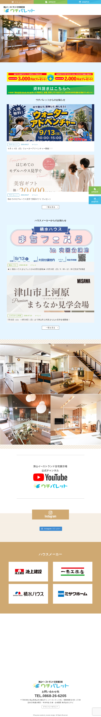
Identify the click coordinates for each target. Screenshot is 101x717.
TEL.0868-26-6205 (51, 696)
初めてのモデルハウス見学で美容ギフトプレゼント (29, 199)
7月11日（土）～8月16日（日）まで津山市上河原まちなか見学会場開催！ (39, 320)
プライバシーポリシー (50, 707)
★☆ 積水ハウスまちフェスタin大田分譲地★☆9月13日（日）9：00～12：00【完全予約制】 (47, 269)
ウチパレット (13, 144)
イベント (35, 144)
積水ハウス (13, 265)
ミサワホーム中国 (15, 315)
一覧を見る (50, 207)
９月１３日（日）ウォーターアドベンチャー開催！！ (30, 148)
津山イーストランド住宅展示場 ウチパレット (19, 9)
